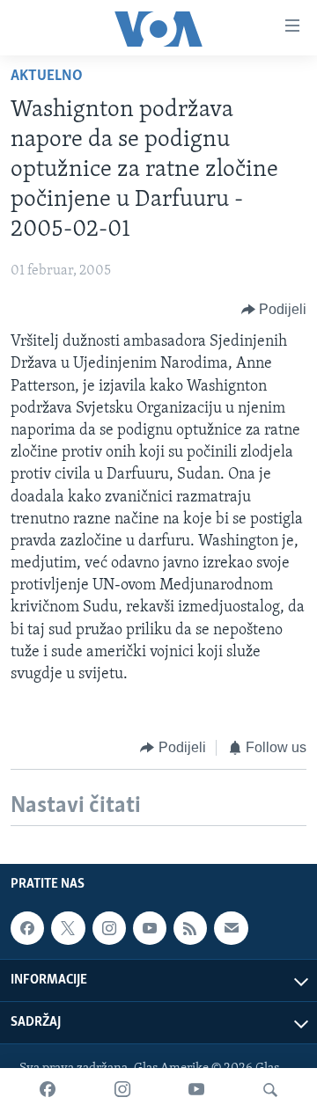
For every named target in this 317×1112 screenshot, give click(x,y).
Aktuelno (47, 76)
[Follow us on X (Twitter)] (68, 928)
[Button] (274, 309)
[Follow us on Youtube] (149, 928)
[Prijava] (230, 928)
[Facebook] (47, 1090)
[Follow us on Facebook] (27, 928)
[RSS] (190, 928)
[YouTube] (196, 1090)
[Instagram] (122, 1090)
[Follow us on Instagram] (109, 928)
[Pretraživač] (270, 1090)
